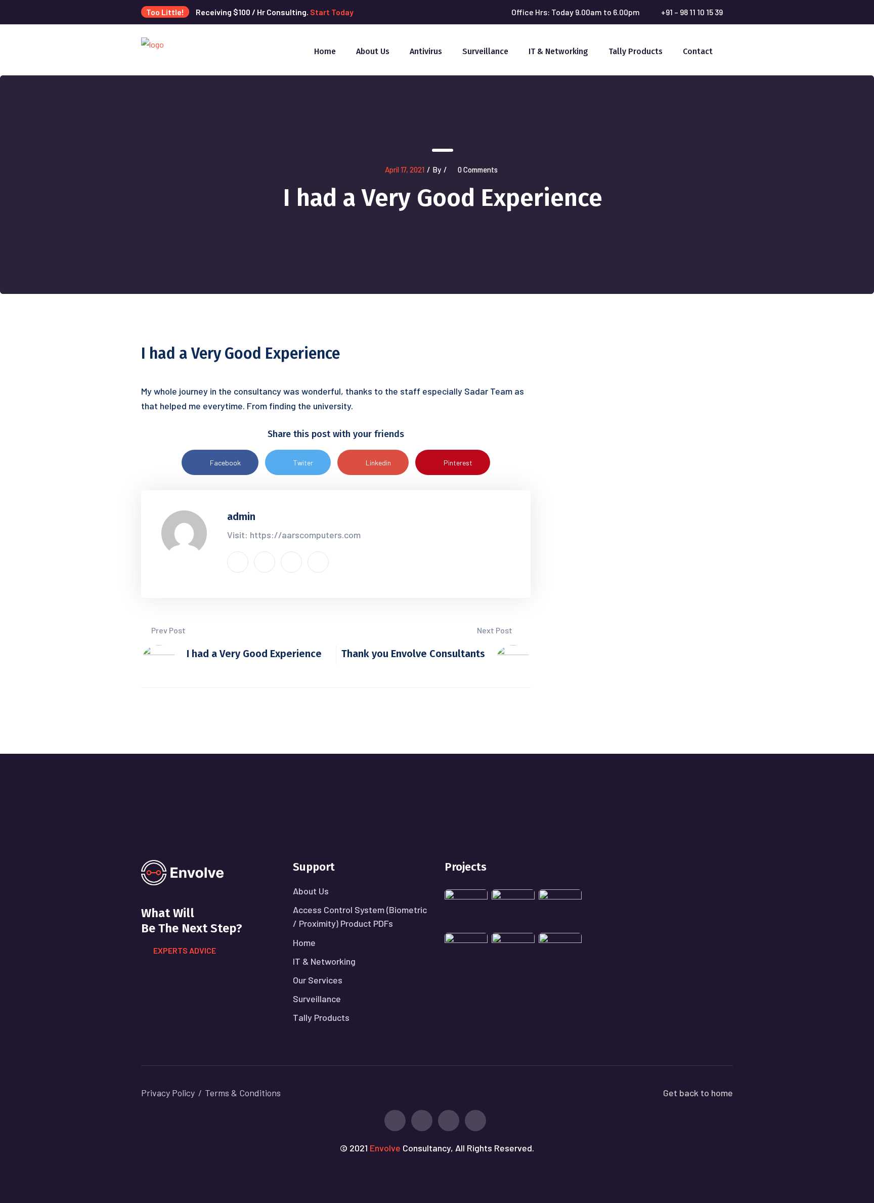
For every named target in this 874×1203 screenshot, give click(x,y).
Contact (698, 51)
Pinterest (458, 462)
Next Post (495, 630)
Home (325, 51)
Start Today (332, 12)
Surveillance (485, 51)
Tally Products (635, 51)
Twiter (303, 462)
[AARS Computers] (152, 49)
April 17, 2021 (404, 169)
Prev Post (168, 630)
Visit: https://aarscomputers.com (294, 534)
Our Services (317, 979)
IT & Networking (558, 51)
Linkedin (378, 462)
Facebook (225, 462)
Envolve (385, 1147)
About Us (372, 51)
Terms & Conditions (243, 1092)
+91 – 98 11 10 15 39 (692, 12)
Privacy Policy (168, 1092)
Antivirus (426, 51)
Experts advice (184, 950)
